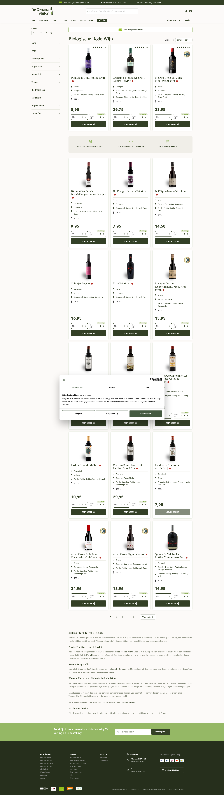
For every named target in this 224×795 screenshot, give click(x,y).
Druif (34, 51)
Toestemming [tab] (76, 387)
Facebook (103, 757)
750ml (76, 99)
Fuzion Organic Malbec (84, 465)
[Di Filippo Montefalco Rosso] (172, 174)
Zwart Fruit (162, 97)
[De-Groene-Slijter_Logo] (42, 11)
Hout (136, 97)
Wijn (41, 33)
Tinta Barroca (121, 91)
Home (35, 33)
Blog (71, 775)
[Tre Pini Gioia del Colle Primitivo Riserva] (172, 60)
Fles (73, 117)
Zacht (100, 211)
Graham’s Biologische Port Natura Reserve (129, 79)
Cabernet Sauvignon (124, 564)
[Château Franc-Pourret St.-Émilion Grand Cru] (130, 448)
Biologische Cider (46, 766)
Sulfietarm (36, 98)
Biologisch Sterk (46, 760)
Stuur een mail (135, 769)
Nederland (78, 289)
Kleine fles (36, 113)
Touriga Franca (134, 91)
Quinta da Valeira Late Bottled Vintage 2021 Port (170, 556)
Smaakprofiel (38, 58)
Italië (160, 87)
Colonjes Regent (80, 283)
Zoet (145, 97)
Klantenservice (75, 757)
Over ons (73, 769)
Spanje (76, 87)
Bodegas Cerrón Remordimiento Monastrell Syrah (171, 286)
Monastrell (162, 299)
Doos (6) (92, 117)
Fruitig (90, 94)
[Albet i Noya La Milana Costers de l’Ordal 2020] (88, 537)
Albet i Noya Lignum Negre (129, 554)
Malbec (174, 392)
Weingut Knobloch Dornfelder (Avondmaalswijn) (88, 193)
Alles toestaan (145, 414)
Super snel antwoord (137, 761)
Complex (83, 94)
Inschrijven (160, 732)
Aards (76, 94)
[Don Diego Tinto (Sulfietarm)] (88, 60)
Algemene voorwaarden (119, 789)
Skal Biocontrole (76, 772)
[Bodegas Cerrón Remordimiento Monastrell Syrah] (172, 266)
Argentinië (78, 471)
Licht (102, 94)
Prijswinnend (38, 105)
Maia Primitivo (121, 283)
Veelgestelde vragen (77, 760)
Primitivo (161, 91)
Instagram (104, 760)
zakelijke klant (174, 770)
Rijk (141, 97)
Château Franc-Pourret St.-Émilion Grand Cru (128, 467)
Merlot (180, 392)
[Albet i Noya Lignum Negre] (130, 537)
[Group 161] (186, 11)
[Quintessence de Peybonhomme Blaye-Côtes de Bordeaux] (130, 358)
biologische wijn (128, 702)
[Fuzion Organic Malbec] (88, 448)
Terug (35, 28)
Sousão (161, 567)
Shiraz (170, 299)
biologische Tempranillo (118, 669)
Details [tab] (112, 387)
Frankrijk (119, 474)
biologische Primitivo (124, 652)
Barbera (161, 204)
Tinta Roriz (169, 567)
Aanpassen (110, 414)
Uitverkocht (172, 512)
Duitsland (78, 203)
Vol (140, 208)
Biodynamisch (38, 90)
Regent (76, 293)
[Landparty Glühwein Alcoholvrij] (172, 448)
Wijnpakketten (45, 772)
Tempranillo (79, 91)
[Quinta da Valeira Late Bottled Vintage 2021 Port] (172, 537)
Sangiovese (179, 204)
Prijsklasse (37, 66)
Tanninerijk (162, 306)
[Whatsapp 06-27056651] (128, 759)
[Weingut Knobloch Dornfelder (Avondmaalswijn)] (88, 174)
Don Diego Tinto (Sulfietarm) (88, 77)
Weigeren (78, 414)
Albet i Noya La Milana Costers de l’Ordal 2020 (84, 556)
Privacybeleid (135, 789)
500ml (160, 581)
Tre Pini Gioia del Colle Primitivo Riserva (168, 79)
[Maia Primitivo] (130, 266)
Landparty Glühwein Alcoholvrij (167, 467)
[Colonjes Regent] (88, 266)
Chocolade (172, 482)
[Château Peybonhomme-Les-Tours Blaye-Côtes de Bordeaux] (172, 358)
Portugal (119, 87)
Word (168, 146)
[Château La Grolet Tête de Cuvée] (88, 358)
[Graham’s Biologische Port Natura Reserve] (130, 60)
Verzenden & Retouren (78, 763)
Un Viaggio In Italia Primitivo (130, 191)
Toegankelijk (92, 211)
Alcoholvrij (37, 74)
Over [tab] (147, 387)
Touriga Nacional (165, 570)
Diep (126, 97)
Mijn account (74, 778)
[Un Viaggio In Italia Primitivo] (130, 174)
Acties (42, 778)
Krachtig (175, 94)
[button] (37, 20)
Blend (160, 478)
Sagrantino (169, 204)
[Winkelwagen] (190, 11)
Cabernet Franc (122, 478)
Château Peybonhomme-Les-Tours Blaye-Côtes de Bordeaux (171, 378)
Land (34, 43)
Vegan (35, 82)
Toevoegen (87, 125)
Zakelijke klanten (76, 766)
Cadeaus (43, 775)
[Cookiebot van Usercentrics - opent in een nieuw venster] (152, 379)
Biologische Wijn (46, 757)
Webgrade (180, 789)
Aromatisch (120, 208)
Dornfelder (78, 207)
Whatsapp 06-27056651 (139, 759)
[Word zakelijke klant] (167, 141)
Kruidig (96, 94)
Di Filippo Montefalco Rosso (171, 191)
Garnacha (78, 567)
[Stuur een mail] (128, 769)
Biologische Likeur (46, 763)
